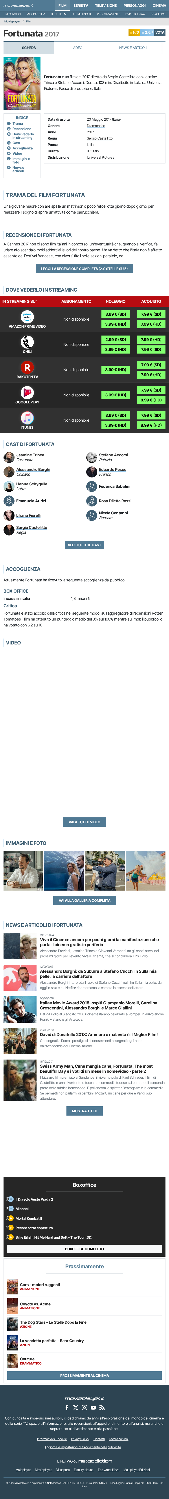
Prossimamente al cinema (84, 1375)
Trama (18, 123)
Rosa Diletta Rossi (115, 501)
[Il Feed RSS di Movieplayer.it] (102, 1407)
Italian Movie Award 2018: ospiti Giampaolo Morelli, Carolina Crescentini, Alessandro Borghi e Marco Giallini (98, 1005)
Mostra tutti (84, 1111)
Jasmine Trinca (30, 455)
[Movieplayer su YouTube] (93, 1407)
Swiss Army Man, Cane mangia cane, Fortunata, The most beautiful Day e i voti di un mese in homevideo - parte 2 (96, 1068)
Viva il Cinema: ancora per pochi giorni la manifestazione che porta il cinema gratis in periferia (99, 942)
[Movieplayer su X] (75, 1407)
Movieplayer (12, 21)
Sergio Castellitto (100, 138)
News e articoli (18, 169)
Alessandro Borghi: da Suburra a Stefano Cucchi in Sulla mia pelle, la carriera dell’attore (98, 974)
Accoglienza (23, 148)
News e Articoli (133, 47)
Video (77, 47)
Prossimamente (108, 14)
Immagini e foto (21, 160)
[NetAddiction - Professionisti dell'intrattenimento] (95, 1461)
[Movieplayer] (84, 1398)
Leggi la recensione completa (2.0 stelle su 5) (84, 269)
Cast (16, 143)
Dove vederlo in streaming (23, 136)
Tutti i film (58, 14)
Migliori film (36, 14)
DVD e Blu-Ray (135, 14)
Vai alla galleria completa (84, 900)
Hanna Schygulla (31, 484)
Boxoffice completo (84, 1249)
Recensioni (13, 14)
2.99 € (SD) (115, 339)
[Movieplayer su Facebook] (66, 1407)
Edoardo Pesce (112, 469)
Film (62, 5)
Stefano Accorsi (113, 455)
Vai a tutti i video (84, 822)
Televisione (106, 5)
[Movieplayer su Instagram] (84, 1407)
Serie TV (80, 5)
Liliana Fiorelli (28, 515)
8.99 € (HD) (151, 400)
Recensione (22, 129)
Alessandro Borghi (33, 469)
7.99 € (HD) (151, 324)
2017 (90, 132)
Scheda (29, 47)
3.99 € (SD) (115, 314)
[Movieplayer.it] (18, 5)
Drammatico (96, 125)
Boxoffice (158, 14)
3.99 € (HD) (115, 324)
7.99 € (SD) (151, 314)
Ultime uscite (82, 14)
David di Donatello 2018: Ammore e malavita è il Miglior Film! (99, 1034)
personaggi (135, 5)
